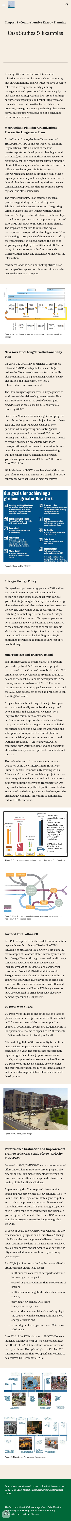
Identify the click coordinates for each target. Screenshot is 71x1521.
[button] (4, 4)
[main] (35, 22)
